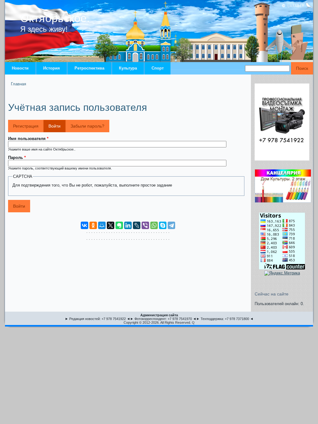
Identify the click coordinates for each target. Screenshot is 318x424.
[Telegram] (171, 225)
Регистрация (26, 126)
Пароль (17, 157)
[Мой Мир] (102, 225)
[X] (110, 225)
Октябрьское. (55, 18)
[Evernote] (119, 225)
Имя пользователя (28, 138)
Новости (20, 68)
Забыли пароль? (87, 126)
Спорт (158, 68)
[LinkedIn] (128, 225)
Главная (18, 84)
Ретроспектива (89, 68)
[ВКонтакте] (84, 225)
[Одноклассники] (93, 225)
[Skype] (162, 225)
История (51, 68)
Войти (57, 126)
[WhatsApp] (154, 225)
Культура (128, 68)
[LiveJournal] (136, 225)
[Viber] (145, 225)
